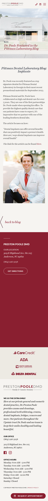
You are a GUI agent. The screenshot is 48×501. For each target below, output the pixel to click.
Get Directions (15, 271)
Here (38, 143)
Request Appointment (30, 496)
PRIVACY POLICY (33, 487)
